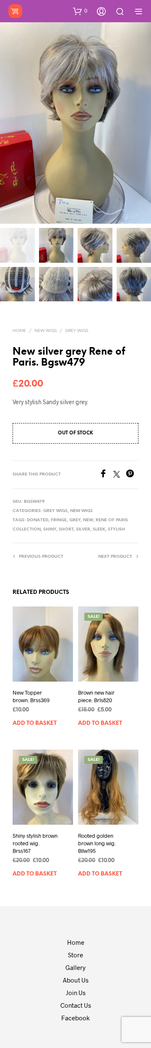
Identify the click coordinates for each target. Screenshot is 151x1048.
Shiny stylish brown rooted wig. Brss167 (35, 843)
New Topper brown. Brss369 (31, 696)
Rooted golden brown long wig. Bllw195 (97, 843)
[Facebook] (106, 475)
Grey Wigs (76, 331)
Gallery (75, 967)
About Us (76, 980)
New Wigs (45, 331)
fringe (59, 520)
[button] (80, 11)
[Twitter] (119, 475)
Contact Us (75, 1005)
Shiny (49, 529)
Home (19, 331)
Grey (75, 520)
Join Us (76, 992)
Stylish (116, 529)
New (88, 520)
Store (75, 955)
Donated (37, 520)
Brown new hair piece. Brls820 (96, 696)
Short (66, 529)
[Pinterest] (132, 475)
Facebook (75, 1018)
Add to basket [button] (35, 723)
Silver (83, 529)
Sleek (99, 529)
